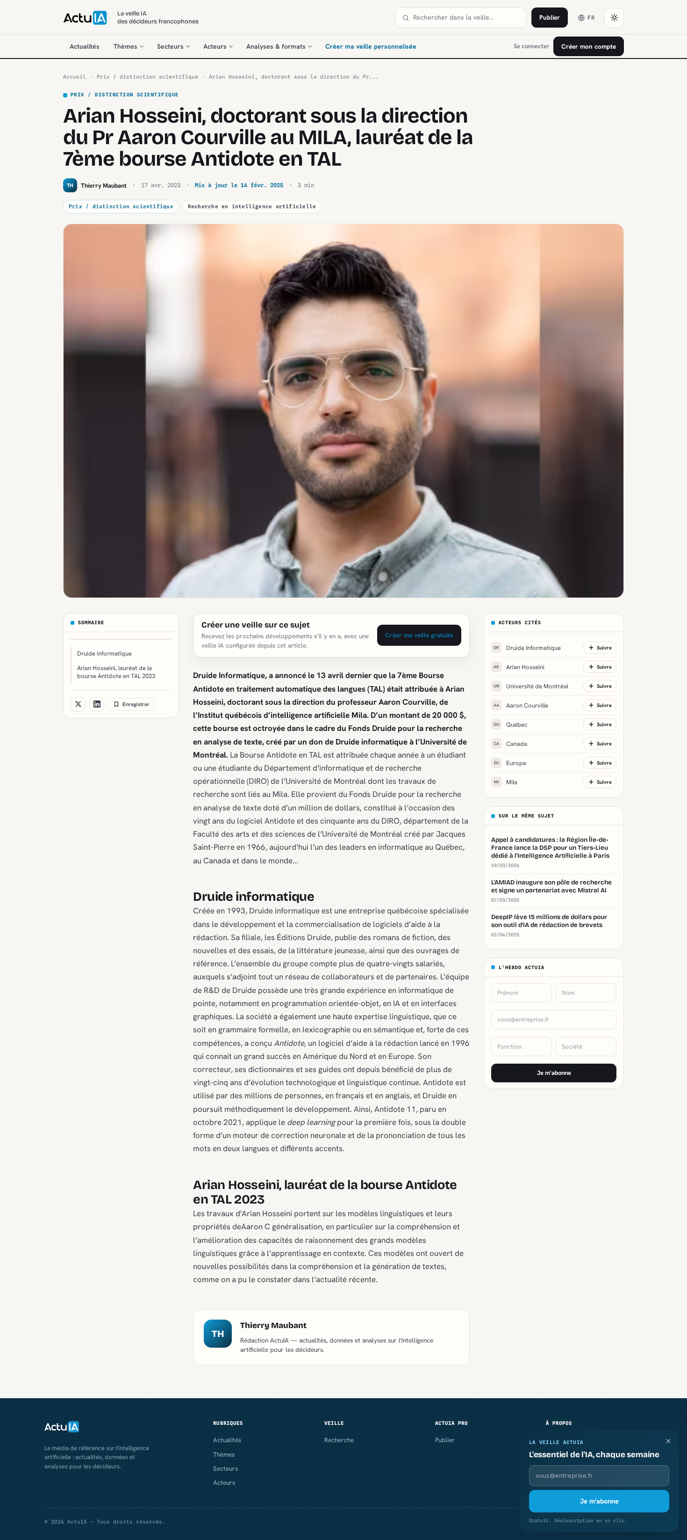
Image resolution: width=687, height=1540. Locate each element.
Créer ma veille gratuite (419, 635)
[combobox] (466, 17)
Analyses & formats (276, 46)
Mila (505, 782)
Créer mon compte (588, 46)
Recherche (339, 1440)
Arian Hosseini (519, 667)
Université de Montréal (531, 686)
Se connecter (531, 46)
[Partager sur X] (78, 704)
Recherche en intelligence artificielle (252, 206)
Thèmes (125, 46)
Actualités (85, 46)
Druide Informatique (527, 647)
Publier (549, 17)
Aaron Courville (521, 705)
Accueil (74, 76)
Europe (510, 762)
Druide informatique (104, 653)
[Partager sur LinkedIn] (96, 704)
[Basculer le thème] (614, 18)
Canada (510, 743)
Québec (511, 724)
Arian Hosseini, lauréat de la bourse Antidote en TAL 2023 (116, 672)
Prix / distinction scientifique (147, 76)
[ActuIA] (85, 17)
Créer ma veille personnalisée (370, 46)
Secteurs (170, 46)
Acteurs (215, 46)
